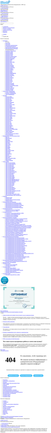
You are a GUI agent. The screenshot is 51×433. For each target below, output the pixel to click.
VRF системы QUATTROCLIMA (12, 194)
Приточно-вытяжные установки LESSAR (14, 219)
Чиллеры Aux (8, 122)
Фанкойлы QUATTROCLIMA (11, 85)
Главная (4, 400)
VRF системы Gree (9, 169)
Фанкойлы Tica (8, 63)
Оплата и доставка (7, 28)
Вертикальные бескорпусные (11, 47)
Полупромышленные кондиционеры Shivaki (14, 251)
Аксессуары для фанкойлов (9, 91)
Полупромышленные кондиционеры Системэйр (15, 252)
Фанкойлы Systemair (9, 84)
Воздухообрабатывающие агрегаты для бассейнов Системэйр (18, 226)
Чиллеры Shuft (8, 103)
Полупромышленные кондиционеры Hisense (14, 240)
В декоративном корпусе (10, 46)
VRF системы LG (9, 186)
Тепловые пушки (6, 273)
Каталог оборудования (26, 375)
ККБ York (7, 146)
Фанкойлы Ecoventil (9, 83)
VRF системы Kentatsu (10, 162)
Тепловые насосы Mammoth (11, 264)
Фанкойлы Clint (8, 76)
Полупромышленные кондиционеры (11, 236)
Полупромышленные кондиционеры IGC (14, 259)
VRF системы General (10, 167)
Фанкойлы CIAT (8, 64)
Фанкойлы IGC (8, 60)
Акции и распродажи (7, 29)
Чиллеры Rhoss (8, 105)
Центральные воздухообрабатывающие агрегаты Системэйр (18, 225)
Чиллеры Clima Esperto (10, 110)
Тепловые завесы (6, 266)
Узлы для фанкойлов (9, 94)
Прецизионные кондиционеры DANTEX (14, 207)
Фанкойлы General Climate (11, 56)
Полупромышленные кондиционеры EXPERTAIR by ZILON (18, 241)
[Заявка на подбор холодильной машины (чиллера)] (11, 311)
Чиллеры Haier (8, 111)
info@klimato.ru (3, 10)
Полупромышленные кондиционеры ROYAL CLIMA (16, 238)
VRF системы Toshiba (10, 177)
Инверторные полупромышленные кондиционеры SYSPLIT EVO (19, 253)
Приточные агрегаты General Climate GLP (14, 235)
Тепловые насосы (6, 263)
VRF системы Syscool (10, 172)
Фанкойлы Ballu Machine (10, 73)
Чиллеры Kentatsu (9, 134)
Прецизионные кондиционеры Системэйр (14, 205)
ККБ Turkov (8, 143)
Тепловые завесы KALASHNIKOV (12, 272)
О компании (5, 26)
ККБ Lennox (8, 144)
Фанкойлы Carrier (9, 51)
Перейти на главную (13, 375)
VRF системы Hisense (10, 189)
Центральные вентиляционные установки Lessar (15, 228)
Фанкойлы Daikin (9, 53)
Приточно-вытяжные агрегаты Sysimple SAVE (15, 224)
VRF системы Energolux (10, 163)
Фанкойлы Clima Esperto (10, 50)
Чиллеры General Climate (10, 113)
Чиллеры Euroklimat (9, 102)
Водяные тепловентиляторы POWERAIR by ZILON (16, 221)
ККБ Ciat (7, 137)
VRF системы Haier (9, 166)
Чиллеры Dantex (8, 112)
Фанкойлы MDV (9, 59)
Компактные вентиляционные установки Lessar (15, 229)
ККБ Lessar (7, 152)
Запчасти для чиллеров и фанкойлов (10, 404)
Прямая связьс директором (3, 426)
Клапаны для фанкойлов (10, 93)
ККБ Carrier (7, 149)
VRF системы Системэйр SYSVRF (12, 190)
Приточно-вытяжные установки (10, 217)
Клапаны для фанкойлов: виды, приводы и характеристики (15, 332)
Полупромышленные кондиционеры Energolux (15, 250)
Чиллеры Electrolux (9, 128)
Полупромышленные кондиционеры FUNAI (14, 242)
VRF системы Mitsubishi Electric (12, 180)
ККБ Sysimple (8, 156)
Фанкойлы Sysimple (9, 66)
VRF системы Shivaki (10, 191)
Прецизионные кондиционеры (9, 201)
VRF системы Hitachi (9, 187)
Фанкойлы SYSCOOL (10, 67)
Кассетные (7, 43)
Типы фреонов (6, 327)
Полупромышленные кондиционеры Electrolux (15, 247)
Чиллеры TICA (8, 124)
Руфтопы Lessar (8, 197)
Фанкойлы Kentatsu (9, 65)
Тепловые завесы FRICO (10, 268)
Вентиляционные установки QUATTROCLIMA (15, 231)
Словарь (5, 403)
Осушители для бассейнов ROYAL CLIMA (14, 213)
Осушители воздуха (7, 212)
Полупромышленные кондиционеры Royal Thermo (16, 245)
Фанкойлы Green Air (9, 87)
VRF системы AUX (9, 165)
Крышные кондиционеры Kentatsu (12, 199)
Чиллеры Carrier (8, 109)
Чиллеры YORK (8, 118)
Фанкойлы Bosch (9, 81)
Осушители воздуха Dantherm (11, 215)
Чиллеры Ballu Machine (10, 107)
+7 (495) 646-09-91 (4, 8)
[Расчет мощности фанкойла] (6, 417)
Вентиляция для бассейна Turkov (12, 223)
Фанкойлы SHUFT (9, 69)
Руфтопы (5, 196)
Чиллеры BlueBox (9, 125)
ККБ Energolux (8, 138)
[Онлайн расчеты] (4, 350)
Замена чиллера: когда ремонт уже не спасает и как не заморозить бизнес (18, 315)
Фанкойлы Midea (9, 86)
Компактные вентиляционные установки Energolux (16, 218)
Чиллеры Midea (8, 106)
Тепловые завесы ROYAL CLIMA (12, 269)
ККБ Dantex (8, 151)
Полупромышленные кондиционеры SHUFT (15, 246)
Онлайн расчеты (6, 408)
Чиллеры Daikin (8, 100)
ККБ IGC (7, 154)
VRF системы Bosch (9, 185)
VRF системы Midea (9, 168)
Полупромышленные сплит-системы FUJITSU (15, 257)
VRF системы (6, 161)
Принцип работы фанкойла (9, 321)
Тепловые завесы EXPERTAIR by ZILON (14, 270)
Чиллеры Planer (8, 130)
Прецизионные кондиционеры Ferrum (13, 204)
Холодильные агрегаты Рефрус (12, 133)
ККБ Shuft (7, 142)
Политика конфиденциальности (13, 426)
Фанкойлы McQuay (9, 88)
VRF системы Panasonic (10, 181)
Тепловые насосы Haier (10, 265)
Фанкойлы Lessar (9, 55)
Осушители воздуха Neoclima (11, 216)
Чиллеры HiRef (8, 96)
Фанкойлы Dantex (9, 54)
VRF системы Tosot (9, 193)
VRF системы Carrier (9, 184)
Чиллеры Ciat (8, 98)
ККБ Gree (7, 139)
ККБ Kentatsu (8, 159)
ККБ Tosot (7, 157)
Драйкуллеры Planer (9, 131)
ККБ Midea (7, 140)
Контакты (5, 31)
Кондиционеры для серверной (9, 262)
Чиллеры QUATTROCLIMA (11, 129)
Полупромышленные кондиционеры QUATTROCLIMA (17, 256)
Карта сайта (5, 413)
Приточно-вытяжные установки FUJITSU (14, 232)
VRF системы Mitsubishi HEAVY (12, 179)
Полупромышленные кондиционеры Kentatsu (15, 248)
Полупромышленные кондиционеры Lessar (14, 255)
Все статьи (2, 349)
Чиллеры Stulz (8, 126)
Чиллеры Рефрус (9, 132)
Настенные (7, 44)
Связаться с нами (38, 375)
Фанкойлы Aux (8, 82)
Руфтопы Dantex (8, 200)
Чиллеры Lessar (8, 114)
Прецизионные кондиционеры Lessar (13, 206)
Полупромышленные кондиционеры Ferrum (14, 237)
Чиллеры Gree (8, 101)
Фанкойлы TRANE (9, 74)
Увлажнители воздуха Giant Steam (12, 209)
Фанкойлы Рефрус (9, 68)
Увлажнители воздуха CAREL (11, 210)
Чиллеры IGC (8, 121)
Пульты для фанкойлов (10, 92)
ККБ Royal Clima (9, 141)
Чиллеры (5, 95)
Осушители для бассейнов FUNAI (12, 214)
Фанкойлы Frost (8, 79)
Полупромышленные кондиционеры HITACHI (15, 243)
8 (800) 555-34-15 (4, 5)
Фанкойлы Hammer (9, 77)
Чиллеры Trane (8, 123)
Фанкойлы (5, 40)
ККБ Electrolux (8, 153)
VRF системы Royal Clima (11, 171)
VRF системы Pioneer (10, 170)
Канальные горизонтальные (11, 45)
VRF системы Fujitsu (9, 176)
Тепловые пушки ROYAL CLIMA (12, 274)
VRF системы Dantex (9, 182)
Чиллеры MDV (8, 119)
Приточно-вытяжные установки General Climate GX (16, 234)
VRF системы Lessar (9, 175)
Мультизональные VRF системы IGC (13, 195)
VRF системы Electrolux (10, 188)
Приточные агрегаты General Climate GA (14, 233)
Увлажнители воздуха (7, 208)
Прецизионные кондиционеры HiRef (13, 203)
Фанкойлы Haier (8, 71)
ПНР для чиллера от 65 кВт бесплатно (11, 338)
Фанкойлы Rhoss (9, 72)
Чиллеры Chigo (8, 116)
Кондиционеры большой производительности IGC (16, 261)
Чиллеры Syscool (9, 120)
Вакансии (5, 32)
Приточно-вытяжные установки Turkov (13, 222)
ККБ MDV (7, 148)
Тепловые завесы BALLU (10, 271)
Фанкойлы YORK (9, 90)
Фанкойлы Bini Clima (9, 62)
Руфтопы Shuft (8, 198)
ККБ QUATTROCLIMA (10, 158)
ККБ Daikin (7, 147)
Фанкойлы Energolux (9, 58)
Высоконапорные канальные (11, 48)
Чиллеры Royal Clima (9, 104)
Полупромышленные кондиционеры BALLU (15, 244)
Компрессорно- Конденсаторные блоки (11, 135)
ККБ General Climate (9, 150)
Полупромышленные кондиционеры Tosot (14, 254)
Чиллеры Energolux (9, 97)
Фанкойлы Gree (8, 78)
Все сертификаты (4, 310)
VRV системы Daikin (9, 178)
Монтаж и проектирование (8, 27)
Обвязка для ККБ (9, 160)
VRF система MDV (9, 173)
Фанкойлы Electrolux (9, 75)
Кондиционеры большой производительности (13, 260)
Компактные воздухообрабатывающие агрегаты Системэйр (18, 227)
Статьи (4, 405)
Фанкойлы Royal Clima (10, 57)
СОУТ (4, 414)
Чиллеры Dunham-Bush (10, 115)
